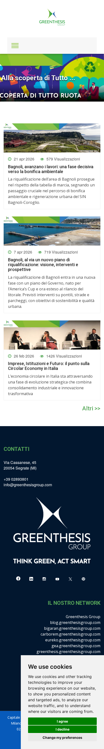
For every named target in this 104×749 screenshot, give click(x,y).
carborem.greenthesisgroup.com (70, 634)
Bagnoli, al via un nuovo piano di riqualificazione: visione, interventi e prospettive (43, 264)
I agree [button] (62, 721)
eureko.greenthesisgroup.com (72, 640)
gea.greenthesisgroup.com (76, 645)
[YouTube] (57, 579)
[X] (70, 579)
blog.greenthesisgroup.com (75, 622)
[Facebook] (18, 579)
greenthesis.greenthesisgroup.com (68, 651)
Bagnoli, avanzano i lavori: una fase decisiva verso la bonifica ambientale (50, 169)
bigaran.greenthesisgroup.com (72, 628)
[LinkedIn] (31, 579)
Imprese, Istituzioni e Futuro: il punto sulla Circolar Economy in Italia (48, 366)
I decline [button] (62, 729)
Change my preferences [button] (62, 737)
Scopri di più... (15, 93)
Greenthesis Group (83, 616)
